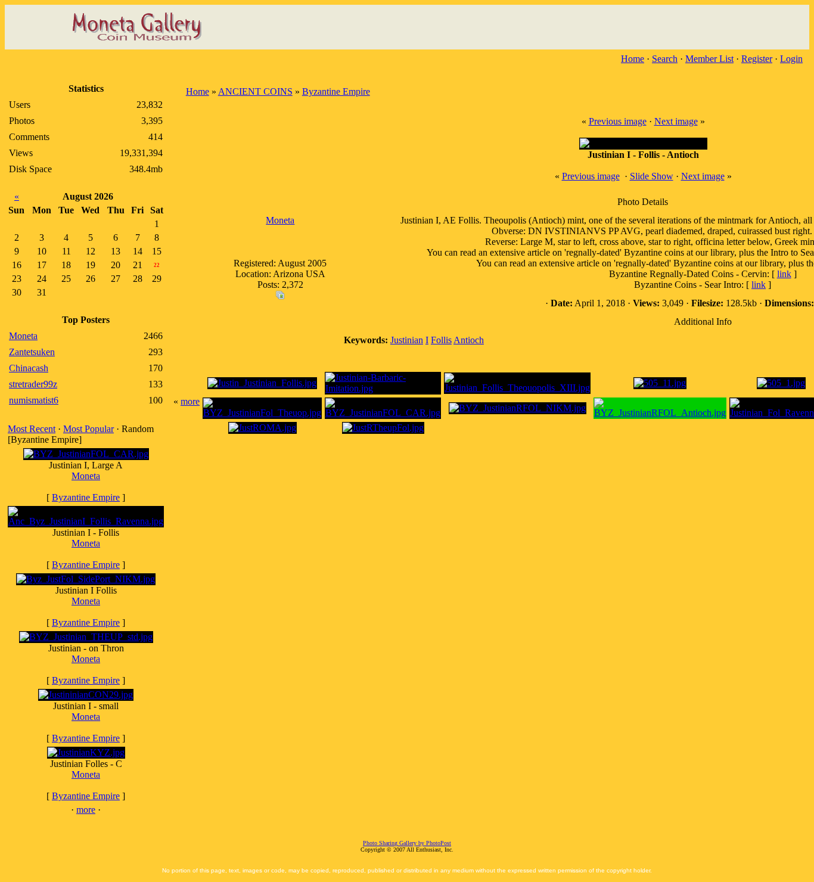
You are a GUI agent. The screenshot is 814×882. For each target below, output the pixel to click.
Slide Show (651, 176)
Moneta (86, 476)
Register (756, 59)
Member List (709, 59)
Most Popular (88, 429)
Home (632, 59)
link (784, 274)
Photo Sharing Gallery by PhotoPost (407, 843)
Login (791, 59)
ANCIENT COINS (255, 91)
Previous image (618, 121)
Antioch (468, 340)
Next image (676, 121)
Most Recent (31, 429)
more (85, 810)
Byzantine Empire (86, 497)
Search (665, 59)
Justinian (406, 340)
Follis (441, 340)
